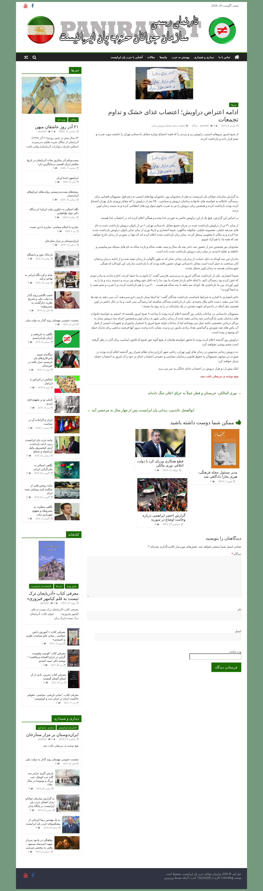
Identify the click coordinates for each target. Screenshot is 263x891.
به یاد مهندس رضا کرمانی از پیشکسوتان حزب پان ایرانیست (43, 821)
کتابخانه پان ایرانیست (41, 586)
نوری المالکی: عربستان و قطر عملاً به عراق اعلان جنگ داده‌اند (194, 393)
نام (239, 609)
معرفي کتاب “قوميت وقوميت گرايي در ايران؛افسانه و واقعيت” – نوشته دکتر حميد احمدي (45, 657)
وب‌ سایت (235, 651)
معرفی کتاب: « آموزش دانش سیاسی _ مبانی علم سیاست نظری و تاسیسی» (45, 635)
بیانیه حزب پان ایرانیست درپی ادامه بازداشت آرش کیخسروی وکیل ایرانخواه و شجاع (39, 445)
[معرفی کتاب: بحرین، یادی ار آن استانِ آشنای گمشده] (74, 673)
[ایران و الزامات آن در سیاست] (67, 418)
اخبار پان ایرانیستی (68, 727)
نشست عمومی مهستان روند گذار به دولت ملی (52, 320)
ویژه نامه (61, 119)
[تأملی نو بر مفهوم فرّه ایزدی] (67, 398)
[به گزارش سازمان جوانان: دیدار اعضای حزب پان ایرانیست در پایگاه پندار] (68, 796)
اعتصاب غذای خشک (175, 125)
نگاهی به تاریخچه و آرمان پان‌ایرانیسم (42, 336)
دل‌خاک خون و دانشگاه (40, 254)
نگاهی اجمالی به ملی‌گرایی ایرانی (43, 467)
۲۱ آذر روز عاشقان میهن (57, 126)
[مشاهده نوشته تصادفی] (26, 57)
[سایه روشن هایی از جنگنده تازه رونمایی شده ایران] (67, 483)
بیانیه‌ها (163, 57)
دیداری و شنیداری (204, 57)
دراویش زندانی (158, 125)
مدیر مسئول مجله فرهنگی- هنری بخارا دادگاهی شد (217, 474)
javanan (204, 125)
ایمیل (238, 631)
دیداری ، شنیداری (46, 727)
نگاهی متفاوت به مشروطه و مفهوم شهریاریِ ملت (42, 510)
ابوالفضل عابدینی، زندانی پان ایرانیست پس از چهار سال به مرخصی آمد (140, 410)
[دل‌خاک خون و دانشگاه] (67, 253)
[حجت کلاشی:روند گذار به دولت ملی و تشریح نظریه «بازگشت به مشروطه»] (67, 293)
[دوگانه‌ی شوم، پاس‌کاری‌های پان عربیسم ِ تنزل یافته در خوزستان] (67, 352)
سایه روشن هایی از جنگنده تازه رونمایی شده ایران (39, 489)
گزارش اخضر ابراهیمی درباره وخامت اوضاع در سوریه (164, 517)
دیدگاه (236, 554)
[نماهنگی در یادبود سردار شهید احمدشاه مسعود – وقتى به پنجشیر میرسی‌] (67, 838)
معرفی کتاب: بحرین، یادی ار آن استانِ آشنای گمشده (48, 676)
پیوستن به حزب (180, 57)
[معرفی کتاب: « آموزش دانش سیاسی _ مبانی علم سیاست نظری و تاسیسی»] (73, 630)
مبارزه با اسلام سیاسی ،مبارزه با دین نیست (54, 227)
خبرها (233, 104)
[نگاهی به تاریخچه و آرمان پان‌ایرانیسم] (67, 332)
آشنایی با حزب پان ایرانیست (127, 57)
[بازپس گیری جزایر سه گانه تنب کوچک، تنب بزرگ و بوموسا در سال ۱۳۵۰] (67, 771)
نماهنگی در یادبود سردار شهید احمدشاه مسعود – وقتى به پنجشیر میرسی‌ (39, 843)
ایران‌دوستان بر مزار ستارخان (62, 241)
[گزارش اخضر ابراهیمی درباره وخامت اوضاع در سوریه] (162, 480)
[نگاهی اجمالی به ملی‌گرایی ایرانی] (67, 463)
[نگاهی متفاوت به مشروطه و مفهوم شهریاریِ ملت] (67, 505)
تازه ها (59, 586)
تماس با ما (224, 57)
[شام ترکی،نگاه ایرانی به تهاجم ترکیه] (67, 273)
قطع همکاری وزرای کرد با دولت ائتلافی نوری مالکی (160, 463)
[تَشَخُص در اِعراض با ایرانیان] (67, 377)
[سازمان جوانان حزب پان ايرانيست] (237, 57)
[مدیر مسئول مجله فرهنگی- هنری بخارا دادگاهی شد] (225, 431)
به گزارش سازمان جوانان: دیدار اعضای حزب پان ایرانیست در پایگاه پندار (39, 802)
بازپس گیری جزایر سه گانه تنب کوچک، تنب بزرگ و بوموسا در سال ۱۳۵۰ (40, 778)
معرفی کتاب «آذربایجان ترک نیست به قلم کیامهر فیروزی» (53, 595)
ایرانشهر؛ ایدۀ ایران (68, 178)
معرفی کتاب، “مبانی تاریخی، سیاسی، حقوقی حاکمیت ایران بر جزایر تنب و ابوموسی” (53, 696)
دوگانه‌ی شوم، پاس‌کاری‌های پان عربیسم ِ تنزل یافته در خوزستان (40, 359)
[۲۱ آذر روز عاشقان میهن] (51, 79)
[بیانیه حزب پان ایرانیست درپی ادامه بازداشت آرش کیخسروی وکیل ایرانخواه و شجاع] (67, 438)
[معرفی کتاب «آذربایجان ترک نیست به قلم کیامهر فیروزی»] (52, 543)
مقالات (151, 57)
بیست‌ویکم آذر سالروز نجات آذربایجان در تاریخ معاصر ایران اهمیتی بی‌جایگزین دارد (53, 162)
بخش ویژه (72, 586)
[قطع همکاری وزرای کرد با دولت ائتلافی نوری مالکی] (160, 431)
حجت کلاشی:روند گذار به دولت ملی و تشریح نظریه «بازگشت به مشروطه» (40, 300)
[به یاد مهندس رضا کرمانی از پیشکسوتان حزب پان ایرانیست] (71, 818)
